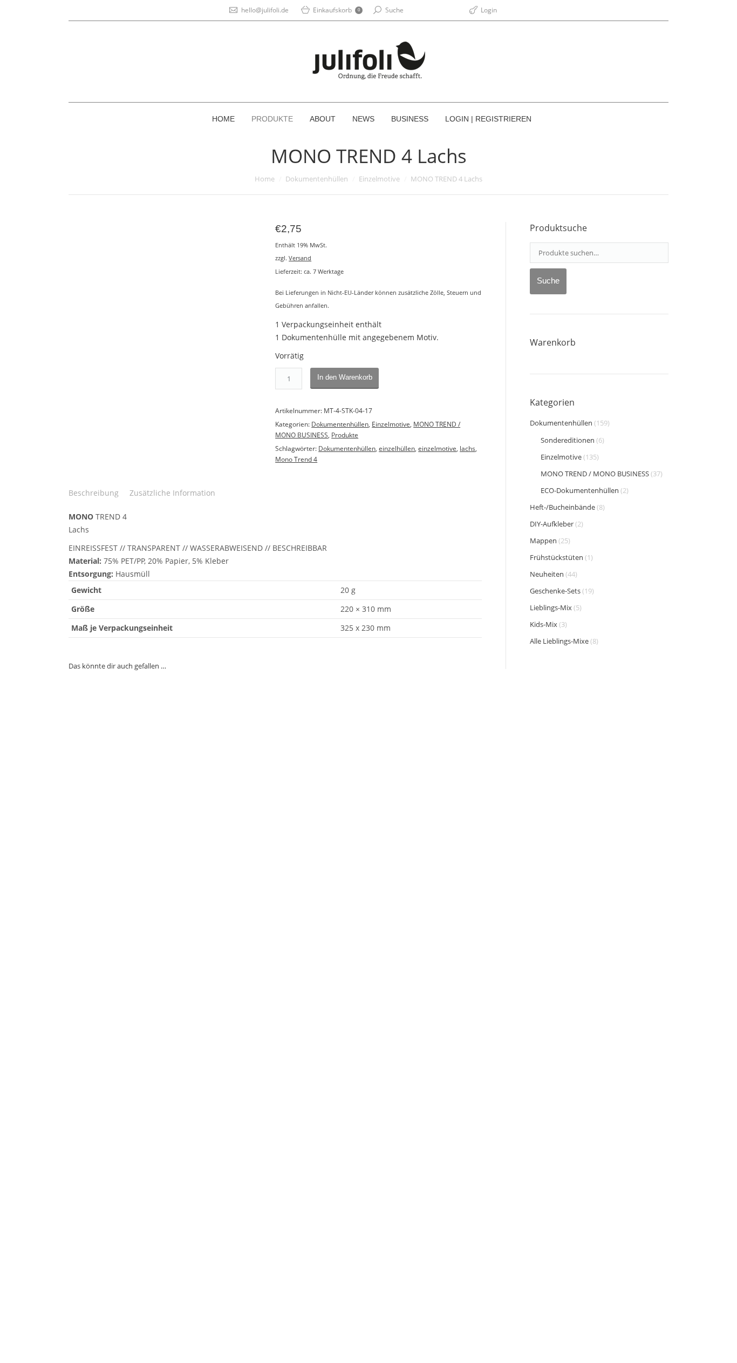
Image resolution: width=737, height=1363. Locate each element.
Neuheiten (547, 574)
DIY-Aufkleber (552, 524)
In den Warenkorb (344, 377)
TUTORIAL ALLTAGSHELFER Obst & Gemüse (151, 1220)
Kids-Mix (543, 624)
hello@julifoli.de (265, 10)
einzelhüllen (397, 448)
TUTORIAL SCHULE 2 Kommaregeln (275, 897)
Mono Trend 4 (296, 459)
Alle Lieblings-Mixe (559, 641)
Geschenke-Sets (555, 591)
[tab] (94, 493)
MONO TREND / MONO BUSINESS (595, 473)
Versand (300, 258)
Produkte (344, 435)
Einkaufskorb (336, 10)
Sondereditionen (568, 440)
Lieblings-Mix (551, 607)
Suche (394, 10)
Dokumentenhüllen (316, 179)
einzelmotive (437, 448)
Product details (126, 768)
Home (265, 179)
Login (489, 10)
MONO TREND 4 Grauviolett (125, 864)
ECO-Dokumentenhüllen (580, 490)
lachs (467, 448)
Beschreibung (94, 493)
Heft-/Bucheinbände (562, 507)
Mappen (543, 540)
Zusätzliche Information (172, 493)
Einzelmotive (379, 179)
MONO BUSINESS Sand (301, 1107)
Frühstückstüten (556, 557)
